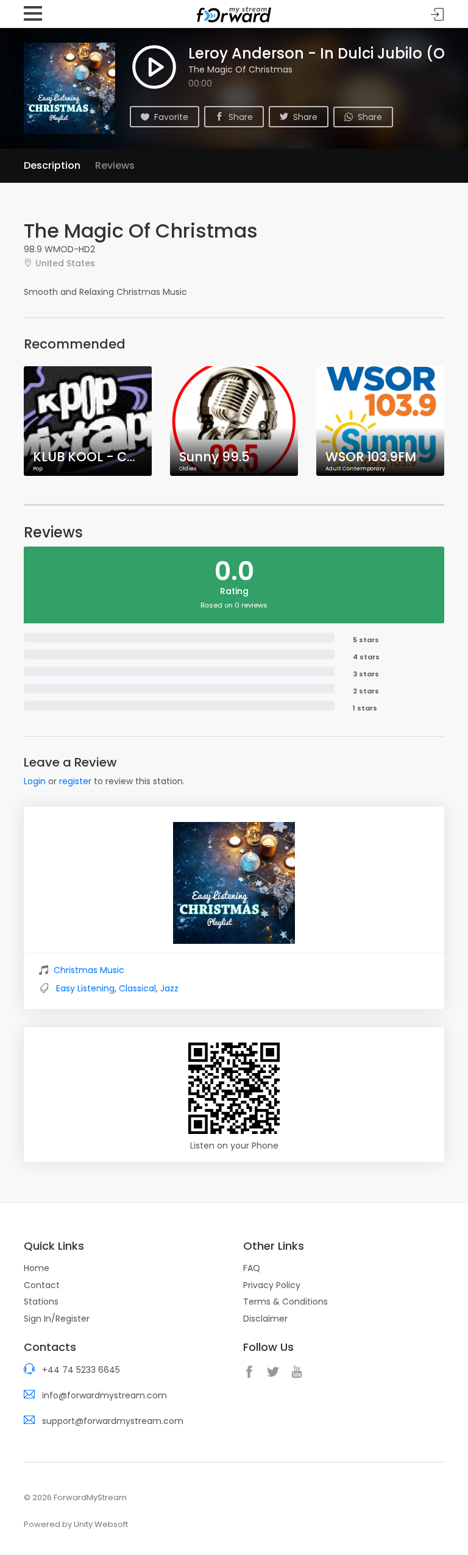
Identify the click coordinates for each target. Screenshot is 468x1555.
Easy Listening (85, 988)
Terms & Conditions (285, 1301)
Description (52, 165)
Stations (41, 1301)
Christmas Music (89, 970)
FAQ (251, 1268)
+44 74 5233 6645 (81, 1370)
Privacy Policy (271, 1285)
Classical (137, 988)
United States (65, 262)
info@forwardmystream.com (104, 1395)
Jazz (169, 988)
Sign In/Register (57, 1318)
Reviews (115, 165)
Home (36, 1268)
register (75, 781)
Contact (42, 1285)
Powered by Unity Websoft (76, 1524)
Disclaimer (265, 1318)
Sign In (437, 14)
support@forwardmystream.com (112, 1421)
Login (35, 781)
